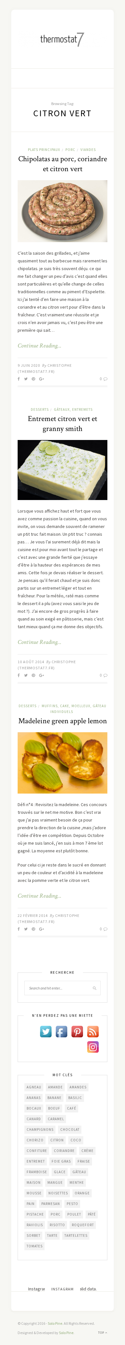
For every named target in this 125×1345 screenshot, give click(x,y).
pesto (72, 1203)
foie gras (61, 1161)
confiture (37, 1150)
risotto (57, 1225)
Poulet (74, 1214)
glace (60, 1172)
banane (54, 1097)
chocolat (69, 1129)
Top (101, 1333)
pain (31, 1203)
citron (57, 1140)
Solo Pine (55, 1323)
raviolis (35, 1225)
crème (87, 1150)
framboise (37, 1172)
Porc (70, 149)
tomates (35, 1246)
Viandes (88, 149)
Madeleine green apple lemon (62, 721)
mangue (55, 1182)
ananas (34, 1097)
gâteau (79, 1172)
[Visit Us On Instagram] (93, 1046)
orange (82, 1193)
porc (56, 1214)
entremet (36, 1161)
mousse (34, 1193)
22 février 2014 (33, 915)
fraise (84, 1161)
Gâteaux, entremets (73, 409)
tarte (52, 1235)
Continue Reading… (39, 346)
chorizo (35, 1140)
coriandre (64, 1150)
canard (34, 1119)
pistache (35, 1214)
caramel (56, 1119)
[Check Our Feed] (93, 1031)
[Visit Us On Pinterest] (77, 1031)
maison (34, 1182)
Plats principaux (44, 149)
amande (55, 1087)
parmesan (50, 1203)
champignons (40, 1129)
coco (76, 1140)
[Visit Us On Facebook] (61, 1031)
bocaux (34, 1108)
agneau (34, 1087)
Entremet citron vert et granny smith (62, 424)
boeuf (54, 1108)
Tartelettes (76, 1235)
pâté (92, 1214)
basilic (75, 1097)
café (71, 1108)
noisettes (58, 1193)
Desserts (40, 409)
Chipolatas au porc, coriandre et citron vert (62, 164)
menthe (77, 1182)
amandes (78, 1087)
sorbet (33, 1235)
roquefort (83, 1225)
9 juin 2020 (29, 365)
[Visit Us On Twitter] (46, 1031)
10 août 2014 (31, 661)
